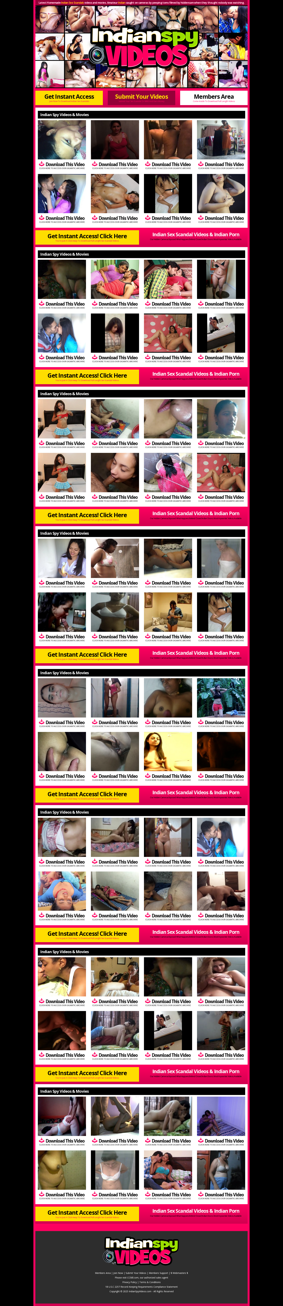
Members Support (158, 1273)
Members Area (214, 97)
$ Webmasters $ (179, 1273)
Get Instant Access (69, 97)
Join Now (118, 1273)
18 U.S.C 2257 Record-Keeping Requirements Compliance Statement (141, 1286)
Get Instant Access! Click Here (87, 237)
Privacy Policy (129, 1282)
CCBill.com (133, 1277)
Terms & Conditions (150, 1282)
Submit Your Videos (141, 97)
